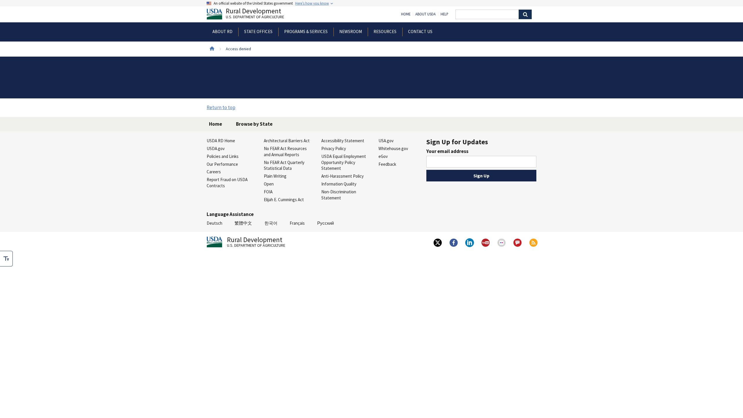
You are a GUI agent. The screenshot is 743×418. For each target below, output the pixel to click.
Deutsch (214, 223)
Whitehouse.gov (393, 148)
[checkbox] (6, 258)
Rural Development (255, 14)
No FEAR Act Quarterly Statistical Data (284, 165)
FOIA (268, 191)
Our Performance (222, 164)
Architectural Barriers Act (287, 140)
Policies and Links (223, 156)
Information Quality (338, 184)
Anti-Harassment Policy (342, 176)
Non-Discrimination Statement (338, 195)
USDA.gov (216, 148)
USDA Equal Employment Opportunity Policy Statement (343, 162)
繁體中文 (243, 223)
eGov (383, 156)
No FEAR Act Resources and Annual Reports (285, 151)
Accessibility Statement (342, 140)
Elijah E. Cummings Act (284, 199)
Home (405, 14)
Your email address (447, 151)
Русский (325, 223)
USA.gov (386, 140)
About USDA (425, 14)
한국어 (270, 223)
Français (297, 223)
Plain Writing (275, 176)
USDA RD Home (221, 140)
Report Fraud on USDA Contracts (227, 182)
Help (444, 14)
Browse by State (254, 124)
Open (269, 184)
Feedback (387, 164)
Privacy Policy (333, 148)
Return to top (221, 107)
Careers (214, 171)
